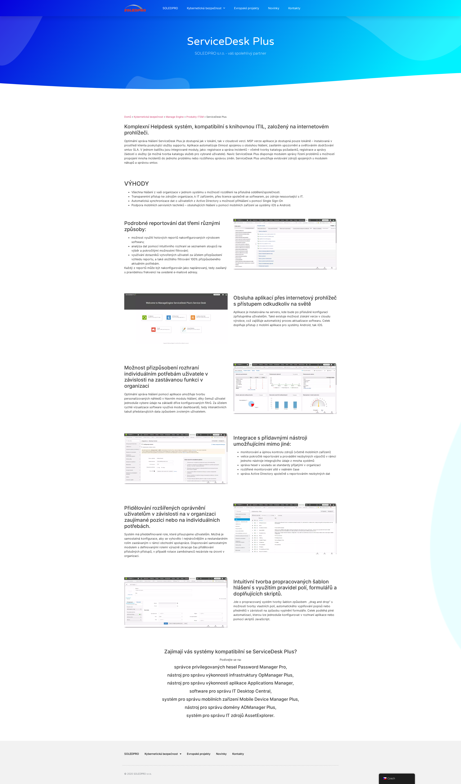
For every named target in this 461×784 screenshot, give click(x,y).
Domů (127, 116)
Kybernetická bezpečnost (204, 8)
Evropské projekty (246, 8)
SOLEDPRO (170, 8)
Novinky (273, 8)
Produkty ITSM (195, 116)
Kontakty (294, 8)
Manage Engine (175, 116)
